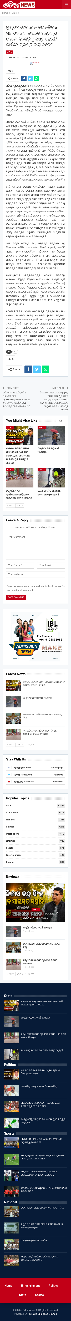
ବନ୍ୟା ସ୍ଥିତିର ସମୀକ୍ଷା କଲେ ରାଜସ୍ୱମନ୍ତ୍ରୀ (42, 1050)
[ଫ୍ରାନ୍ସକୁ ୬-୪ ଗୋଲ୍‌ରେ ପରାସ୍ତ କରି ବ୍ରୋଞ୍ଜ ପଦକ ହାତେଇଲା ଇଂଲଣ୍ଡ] (11, 1159)
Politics (10, 826)
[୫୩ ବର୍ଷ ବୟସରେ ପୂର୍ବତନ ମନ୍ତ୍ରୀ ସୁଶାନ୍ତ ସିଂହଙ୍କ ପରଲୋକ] (11, 1074)
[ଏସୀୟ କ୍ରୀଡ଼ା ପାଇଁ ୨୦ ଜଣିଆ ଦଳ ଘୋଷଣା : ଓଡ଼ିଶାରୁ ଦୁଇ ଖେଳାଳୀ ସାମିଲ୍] (11, 1142)
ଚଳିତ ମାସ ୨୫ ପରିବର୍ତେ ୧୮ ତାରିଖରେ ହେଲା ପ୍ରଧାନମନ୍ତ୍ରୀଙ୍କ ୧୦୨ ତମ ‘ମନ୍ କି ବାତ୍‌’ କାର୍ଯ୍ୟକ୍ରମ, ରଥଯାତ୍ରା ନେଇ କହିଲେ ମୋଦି (16, 399)
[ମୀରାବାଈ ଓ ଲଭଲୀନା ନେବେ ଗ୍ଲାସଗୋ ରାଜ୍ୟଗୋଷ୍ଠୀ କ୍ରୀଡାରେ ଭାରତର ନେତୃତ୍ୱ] (11, 1175)
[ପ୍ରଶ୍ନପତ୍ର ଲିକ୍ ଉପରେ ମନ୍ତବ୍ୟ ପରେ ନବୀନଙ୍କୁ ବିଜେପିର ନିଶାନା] (11, 1106)
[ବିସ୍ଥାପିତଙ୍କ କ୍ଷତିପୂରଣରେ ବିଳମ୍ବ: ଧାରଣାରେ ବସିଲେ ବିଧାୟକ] (19, 477)
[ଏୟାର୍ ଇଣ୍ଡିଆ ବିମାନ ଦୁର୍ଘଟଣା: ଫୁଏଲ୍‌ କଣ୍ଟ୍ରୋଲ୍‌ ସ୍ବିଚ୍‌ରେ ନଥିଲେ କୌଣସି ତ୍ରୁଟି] (11, 1260)
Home (8, 1285)
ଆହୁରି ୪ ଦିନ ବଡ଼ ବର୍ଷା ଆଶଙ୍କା (37, 698)
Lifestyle (10, 841)
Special (10, 862)
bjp (15, 352)
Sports (9, 848)
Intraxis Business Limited (43, 1314)
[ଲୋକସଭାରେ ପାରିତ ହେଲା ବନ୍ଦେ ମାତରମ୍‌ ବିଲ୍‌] (13, 718)
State (9, 52)
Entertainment (13, 855)
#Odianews (12, 812)
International (13, 833)
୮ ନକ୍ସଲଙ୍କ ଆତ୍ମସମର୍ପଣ (34, 1240)
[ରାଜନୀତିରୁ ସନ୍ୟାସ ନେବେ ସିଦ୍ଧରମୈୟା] (11, 1090)
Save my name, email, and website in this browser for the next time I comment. (36, 588)
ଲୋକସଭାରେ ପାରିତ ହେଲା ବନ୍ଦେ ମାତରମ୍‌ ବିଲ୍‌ (42, 1207)
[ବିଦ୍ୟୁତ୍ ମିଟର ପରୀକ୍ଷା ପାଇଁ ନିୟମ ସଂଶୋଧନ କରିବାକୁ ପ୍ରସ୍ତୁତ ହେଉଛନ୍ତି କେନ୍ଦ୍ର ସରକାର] (11, 1227)
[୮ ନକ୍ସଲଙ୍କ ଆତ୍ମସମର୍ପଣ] (11, 1244)
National (10, 819)
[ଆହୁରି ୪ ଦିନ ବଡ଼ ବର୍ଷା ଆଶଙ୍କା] (51, 435)
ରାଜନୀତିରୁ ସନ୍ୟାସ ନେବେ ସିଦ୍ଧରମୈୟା (39, 1086)
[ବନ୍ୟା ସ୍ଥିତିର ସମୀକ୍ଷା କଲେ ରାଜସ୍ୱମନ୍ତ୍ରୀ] (51, 477)
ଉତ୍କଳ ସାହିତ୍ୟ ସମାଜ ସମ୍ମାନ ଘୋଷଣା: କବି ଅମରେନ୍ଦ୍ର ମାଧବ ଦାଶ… (35, 915)
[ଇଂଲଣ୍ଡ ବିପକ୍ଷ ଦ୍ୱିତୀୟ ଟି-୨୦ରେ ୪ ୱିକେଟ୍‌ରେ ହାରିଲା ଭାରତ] (11, 1191)
